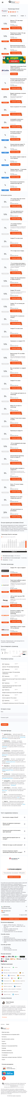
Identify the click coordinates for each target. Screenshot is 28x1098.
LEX (18, 797)
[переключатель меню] (2, 2)
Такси (5, 975)
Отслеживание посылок (7, 1052)
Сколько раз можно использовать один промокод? (12, 831)
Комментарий (4, 717)
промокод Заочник (10, 761)
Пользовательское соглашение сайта (10, 1034)
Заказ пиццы (22, 975)
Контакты (4, 1036)
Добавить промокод (14, 919)
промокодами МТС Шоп (7, 770)
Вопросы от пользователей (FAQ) (9, 1045)
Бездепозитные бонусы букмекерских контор (13, 983)
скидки (23, 15)
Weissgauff (13, 785)
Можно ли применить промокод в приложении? (11, 824)
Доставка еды (6, 970)
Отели (14, 978)
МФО (21, 978)
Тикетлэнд (4, 746)
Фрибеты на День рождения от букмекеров (12, 989)
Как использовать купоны (8, 1039)
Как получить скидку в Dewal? (10, 817)
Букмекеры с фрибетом (20, 980)
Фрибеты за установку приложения (11, 991)
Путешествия (6, 978)
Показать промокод (16, 27)
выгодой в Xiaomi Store (7, 778)
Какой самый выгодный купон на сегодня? (11, 838)
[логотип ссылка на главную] (14, 2)
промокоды (14, 15)
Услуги (3, 1059)
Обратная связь (5, 1032)
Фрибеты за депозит (8, 986)
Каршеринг (18, 986)
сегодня (5, 15)
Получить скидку (15, 139)
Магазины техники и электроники (10, 972)
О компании (4, 1055)
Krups (23, 804)
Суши (23, 972)
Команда (4, 1048)
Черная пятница (7, 994)
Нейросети (17, 994)
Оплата (3, 1041)
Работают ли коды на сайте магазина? (12, 845)
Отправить (4, 724)
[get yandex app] (4, 1078)
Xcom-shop (4, 790)
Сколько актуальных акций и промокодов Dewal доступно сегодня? (12, 851)
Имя (2, 711)
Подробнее (12, 473)
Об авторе (4, 1017)
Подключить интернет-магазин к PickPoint (12, 1057)
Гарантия (4, 1043)
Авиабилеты (12, 975)
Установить (14, 73)
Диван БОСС (5, 755)
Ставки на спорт (7, 967)
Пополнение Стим (7, 980)
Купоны (3, 1024)
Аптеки (16, 967)
